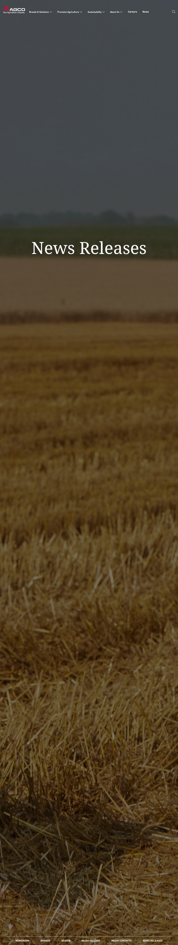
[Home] (14, 9)
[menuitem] (40, 11)
